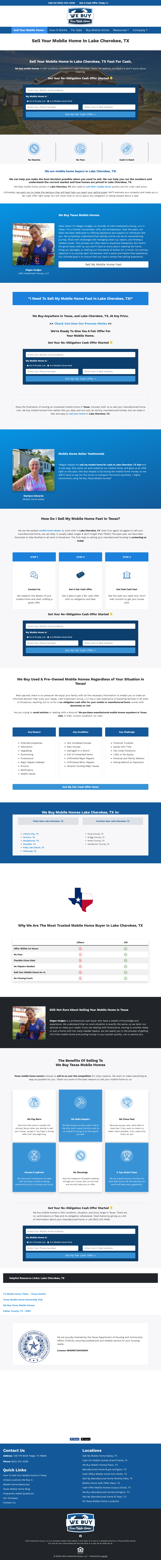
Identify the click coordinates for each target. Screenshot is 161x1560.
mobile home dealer (50, 530)
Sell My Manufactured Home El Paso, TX (104, 1496)
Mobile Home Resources (16, 1484)
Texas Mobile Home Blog (16, 1489)
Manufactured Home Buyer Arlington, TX (104, 1469)
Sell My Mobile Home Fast (103, 264)
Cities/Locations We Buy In (18, 1480)
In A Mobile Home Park (61, 101)
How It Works (58, 30)
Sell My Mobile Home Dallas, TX (99, 1455)
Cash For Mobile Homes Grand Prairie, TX (104, 1460)
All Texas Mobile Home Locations (100, 1501)
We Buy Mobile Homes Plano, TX (100, 1465)
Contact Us (9, 1502)
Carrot (104, 1556)
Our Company (10, 1498)
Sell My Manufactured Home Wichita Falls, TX (107, 1478)
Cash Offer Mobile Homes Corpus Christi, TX (106, 1487)
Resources (120, 30)
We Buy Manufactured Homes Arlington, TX (106, 1492)
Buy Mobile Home (97, 30)
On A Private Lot (37, 101)
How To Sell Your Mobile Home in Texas (24, 1475)
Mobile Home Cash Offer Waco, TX (101, 1483)
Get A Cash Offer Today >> (93, 3)
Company (139, 30)
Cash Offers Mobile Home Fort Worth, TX (104, 1474)
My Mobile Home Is (37, 96)
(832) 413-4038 (19, 1461)
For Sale (76, 30)
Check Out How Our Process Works (80, 323)
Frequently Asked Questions (18, 1493)
